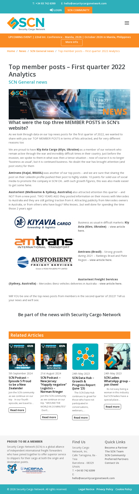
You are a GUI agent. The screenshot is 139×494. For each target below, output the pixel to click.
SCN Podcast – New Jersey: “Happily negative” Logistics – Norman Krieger (54, 385)
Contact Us (112, 463)
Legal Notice (86, 489)
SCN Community (78, 10)
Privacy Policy (104, 489)
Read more (17, 410)
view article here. (101, 260)
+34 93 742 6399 (85, 470)
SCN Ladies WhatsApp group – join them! (117, 381)
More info (72, 42)
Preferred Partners (116, 459)
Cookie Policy (123, 489)
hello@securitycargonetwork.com (93, 478)
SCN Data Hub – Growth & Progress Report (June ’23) (84, 383)
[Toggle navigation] (127, 23)
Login (57, 10)
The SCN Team (114, 451)
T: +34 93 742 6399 (43, 3)
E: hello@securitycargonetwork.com (84, 3)
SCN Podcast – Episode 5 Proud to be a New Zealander (20, 383)
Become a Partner (116, 447)
